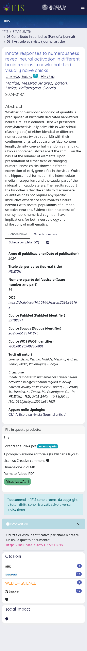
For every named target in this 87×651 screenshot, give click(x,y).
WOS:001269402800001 (26, 346)
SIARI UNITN (22, 31)
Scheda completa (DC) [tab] (24, 242)
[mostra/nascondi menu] (83, 7)
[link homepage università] (54, 7)
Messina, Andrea (36, 83)
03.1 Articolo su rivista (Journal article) (36, 41)
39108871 (15, 320)
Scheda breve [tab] (17, 234)
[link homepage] (14, 7)
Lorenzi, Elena (19, 76)
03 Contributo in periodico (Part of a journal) (41, 36)
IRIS (5, 31)
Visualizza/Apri (17, 481)
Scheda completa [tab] (45, 234)
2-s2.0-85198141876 (23, 333)
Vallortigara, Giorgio (37, 87)
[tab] (48, 242)
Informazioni (19, 524)
